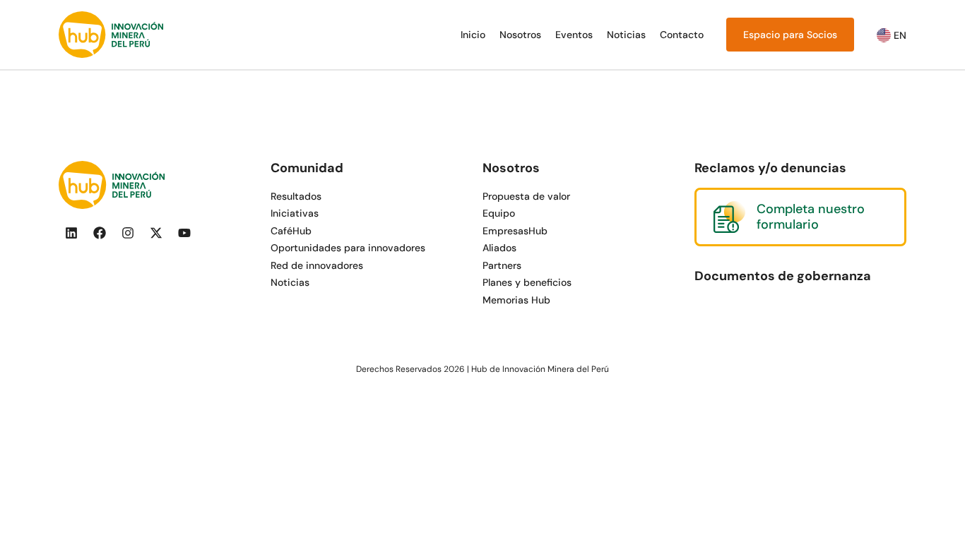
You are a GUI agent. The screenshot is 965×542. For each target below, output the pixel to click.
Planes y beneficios (527, 282)
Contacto (682, 34)
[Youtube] (184, 233)
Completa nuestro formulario (811, 216)
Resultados (296, 196)
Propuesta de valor (526, 196)
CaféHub (291, 230)
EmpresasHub (514, 230)
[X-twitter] (156, 233)
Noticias (626, 34)
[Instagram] (128, 233)
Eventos (574, 34)
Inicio (473, 34)
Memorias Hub (516, 300)
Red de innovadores (317, 265)
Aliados (499, 247)
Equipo (498, 213)
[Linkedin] (71, 233)
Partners (501, 265)
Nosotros (520, 34)
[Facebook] (99, 233)
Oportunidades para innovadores (348, 247)
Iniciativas (295, 213)
